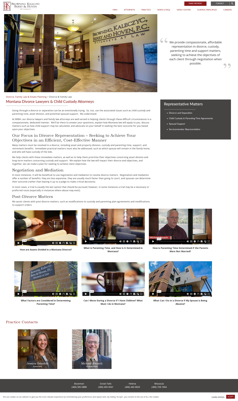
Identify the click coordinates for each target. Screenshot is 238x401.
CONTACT (220, 3)
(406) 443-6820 (132, 386)
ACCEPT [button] (230, 397)
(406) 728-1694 (159, 386)
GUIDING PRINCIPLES (207, 10)
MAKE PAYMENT (195, 3)
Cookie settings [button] (218, 397)
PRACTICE (146, 10)
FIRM (115, 10)
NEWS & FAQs (163, 10)
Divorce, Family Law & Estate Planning (26, 96)
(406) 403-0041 (105, 386)
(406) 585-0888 (79, 386)
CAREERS (227, 10)
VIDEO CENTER (184, 10)
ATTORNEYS (129, 10)
